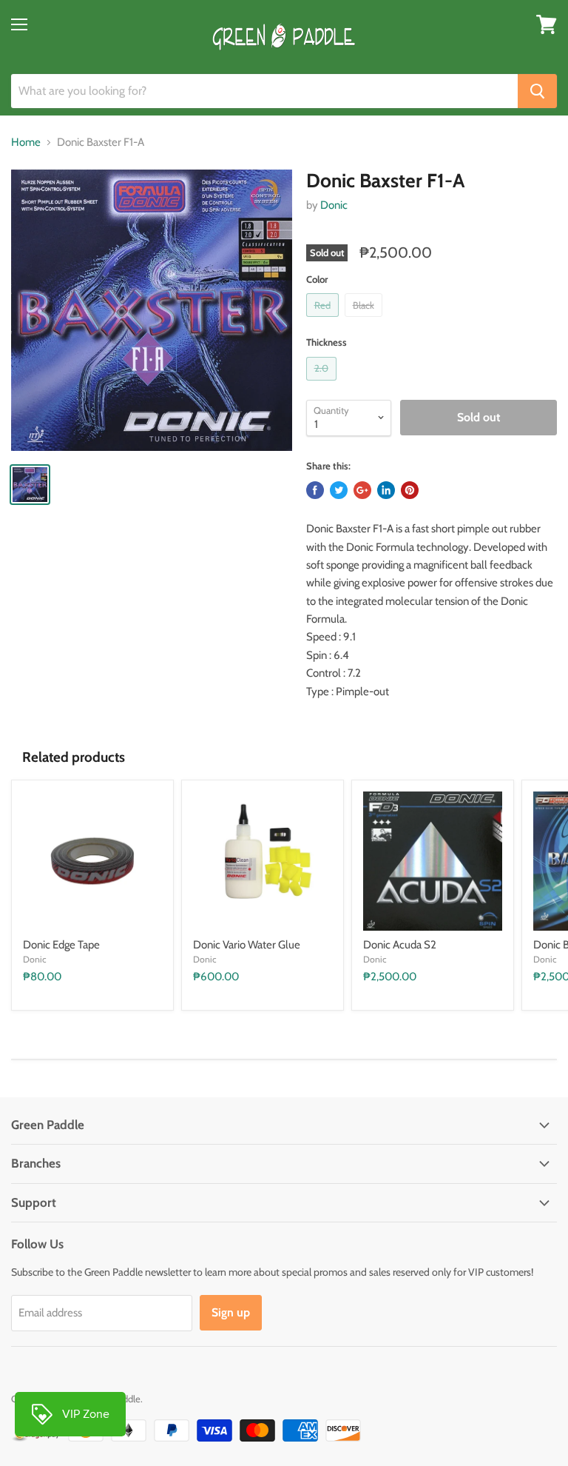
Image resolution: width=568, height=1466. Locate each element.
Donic (334, 205)
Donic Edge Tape (61, 944)
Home (26, 142)
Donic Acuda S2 (399, 944)
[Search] (537, 91)
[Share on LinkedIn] (386, 490)
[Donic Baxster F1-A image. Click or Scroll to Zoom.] (151, 310)
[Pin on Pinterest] (410, 490)
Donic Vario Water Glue (246, 944)
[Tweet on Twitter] (339, 490)
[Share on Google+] (362, 490)
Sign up (231, 1312)
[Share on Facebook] (315, 490)
